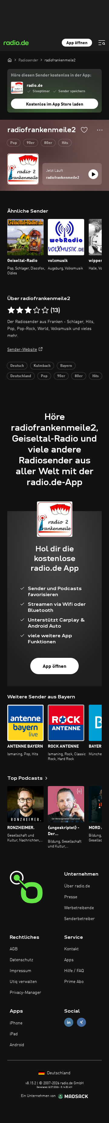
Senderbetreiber (79, 919)
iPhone (16, 1023)
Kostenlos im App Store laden (54, 104)
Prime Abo (74, 982)
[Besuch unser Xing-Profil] (81, 1022)
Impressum (20, 971)
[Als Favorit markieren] (84, 130)
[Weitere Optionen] (99, 130)
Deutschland (20, 376)
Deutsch (17, 366)
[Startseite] (9, 59)
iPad (14, 1034)
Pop (13, 143)
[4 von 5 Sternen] (36, 310)
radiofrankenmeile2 (62, 178)
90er (31, 143)
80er (48, 143)
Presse (70, 897)
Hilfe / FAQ (74, 971)
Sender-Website (22, 350)
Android (17, 1045)
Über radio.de (77, 886)
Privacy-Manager (25, 993)
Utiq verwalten (23, 982)
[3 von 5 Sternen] (28, 310)
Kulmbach (42, 366)
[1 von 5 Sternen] (11, 310)
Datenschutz (21, 960)
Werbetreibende (79, 908)
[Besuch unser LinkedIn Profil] (68, 1022)
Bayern (66, 366)
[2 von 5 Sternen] (19, 310)
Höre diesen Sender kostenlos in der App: (51, 75)
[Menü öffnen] (101, 42)
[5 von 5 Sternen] (45, 310)
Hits (65, 143)
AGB (14, 949)
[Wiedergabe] (93, 174)
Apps (69, 960)
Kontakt (71, 949)
